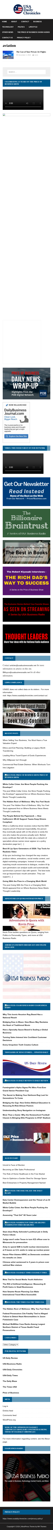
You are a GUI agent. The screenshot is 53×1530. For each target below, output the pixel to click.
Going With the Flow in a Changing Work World (25, 881)
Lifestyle (33, 27)
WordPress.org (9, 1420)
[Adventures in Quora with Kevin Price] (26, 929)
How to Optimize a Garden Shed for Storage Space (25, 1178)
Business (37, 22)
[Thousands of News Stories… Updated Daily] (26, 1074)
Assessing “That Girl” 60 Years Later (20, 1215)
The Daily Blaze (10, 1381)
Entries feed (8, 1411)
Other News (7, 32)
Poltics (21, 27)
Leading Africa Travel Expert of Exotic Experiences (24, 755)
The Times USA (37, 1302)
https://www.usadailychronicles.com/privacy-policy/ (23, 1519)
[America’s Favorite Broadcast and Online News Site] (26, 999)
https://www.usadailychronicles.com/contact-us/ (27, 695)
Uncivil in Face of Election (14, 1165)
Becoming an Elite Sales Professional (19, 1169)
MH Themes (41, 1527)
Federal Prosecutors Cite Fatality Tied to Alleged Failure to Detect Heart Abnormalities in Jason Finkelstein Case (25, 1316)
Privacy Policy (24, 38)
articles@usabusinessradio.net (23, 665)
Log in (5, 1406)
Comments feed (9, 1415)
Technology (8, 27)
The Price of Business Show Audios (33, 32)
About (14, 22)
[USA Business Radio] (26, 1500)
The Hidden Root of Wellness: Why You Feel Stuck (26, 802)
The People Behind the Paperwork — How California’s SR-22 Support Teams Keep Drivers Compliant (24, 819)
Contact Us (7, 38)
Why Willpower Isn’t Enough (15, 760)
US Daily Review (40, 1081)
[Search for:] (26, 72)
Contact (25, 22)
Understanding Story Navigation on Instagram (24, 1110)
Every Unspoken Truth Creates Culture (20, 1045)
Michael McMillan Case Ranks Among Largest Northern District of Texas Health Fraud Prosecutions (24, 1327)
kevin (36, 55)
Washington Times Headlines (19, 1225)
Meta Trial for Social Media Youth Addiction (23, 1279)
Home (4, 22)
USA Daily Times (39, 1273)
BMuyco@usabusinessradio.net (16, 672)
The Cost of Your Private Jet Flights (31, 52)
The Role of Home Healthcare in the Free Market (24, 1174)
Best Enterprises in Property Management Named (24, 1183)
